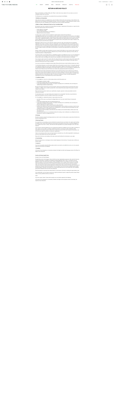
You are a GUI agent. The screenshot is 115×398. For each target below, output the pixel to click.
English (111, 1)
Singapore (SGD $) (105, 1)
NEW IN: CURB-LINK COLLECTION (57, 1)
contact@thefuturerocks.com (66, 54)
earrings (47, 4)
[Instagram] (5, 2)
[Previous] (41, 2)
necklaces (58, 4)
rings (52, 4)
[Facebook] (2, 2)
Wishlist (100, 1)
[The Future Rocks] (9, 5)
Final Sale (77, 4)
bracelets (64, 4)
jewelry (41, 4)
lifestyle (71, 4)
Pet (36, 4)
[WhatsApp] (7, 2)
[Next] (74, 2)
